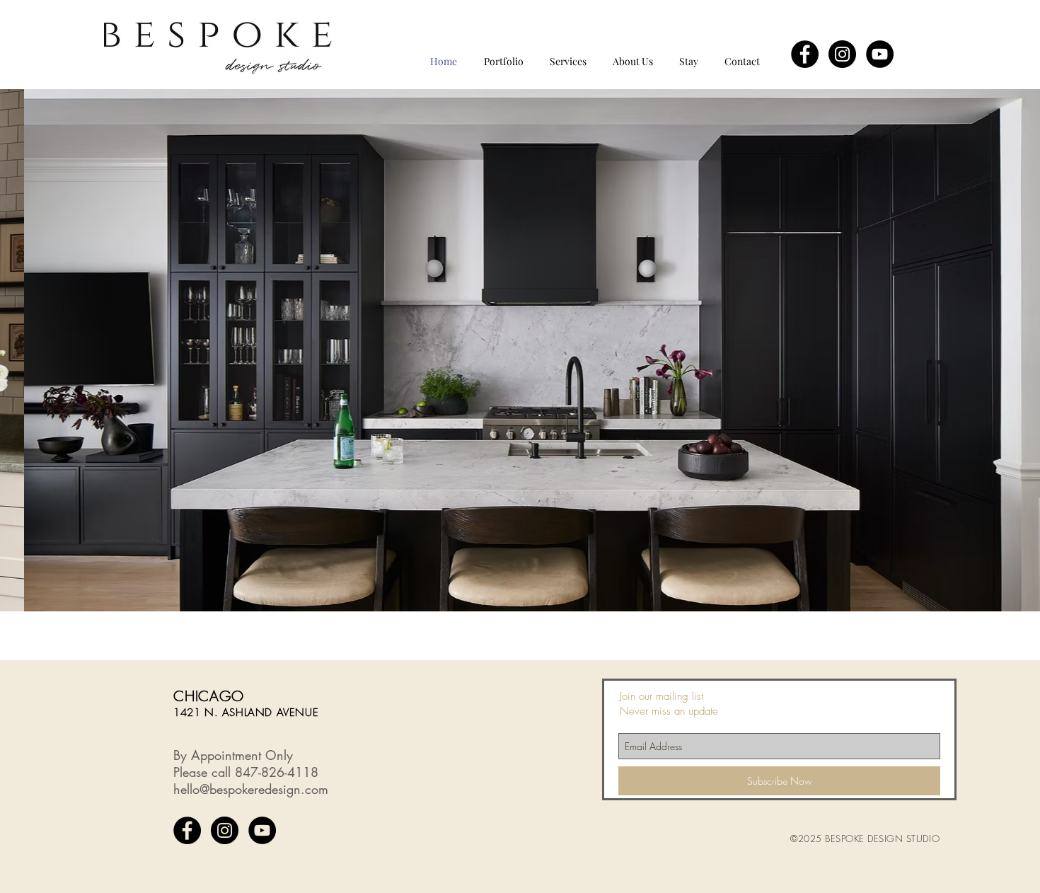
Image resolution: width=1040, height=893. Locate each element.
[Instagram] (224, 830)
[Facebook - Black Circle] (805, 54)
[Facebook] (187, 830)
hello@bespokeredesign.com (250, 788)
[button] (520, 350)
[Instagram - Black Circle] (842, 54)
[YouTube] (880, 54)
